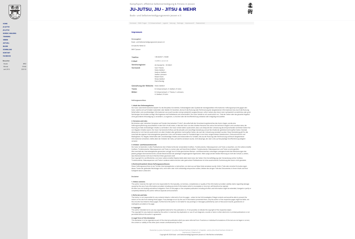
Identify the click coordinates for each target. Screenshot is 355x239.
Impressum (186, 232)
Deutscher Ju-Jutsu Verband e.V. (161, 230)
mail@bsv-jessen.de (161, 61)
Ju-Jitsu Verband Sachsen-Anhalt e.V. (185, 230)
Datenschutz (196, 232)
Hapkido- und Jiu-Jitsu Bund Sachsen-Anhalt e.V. (216, 230)
